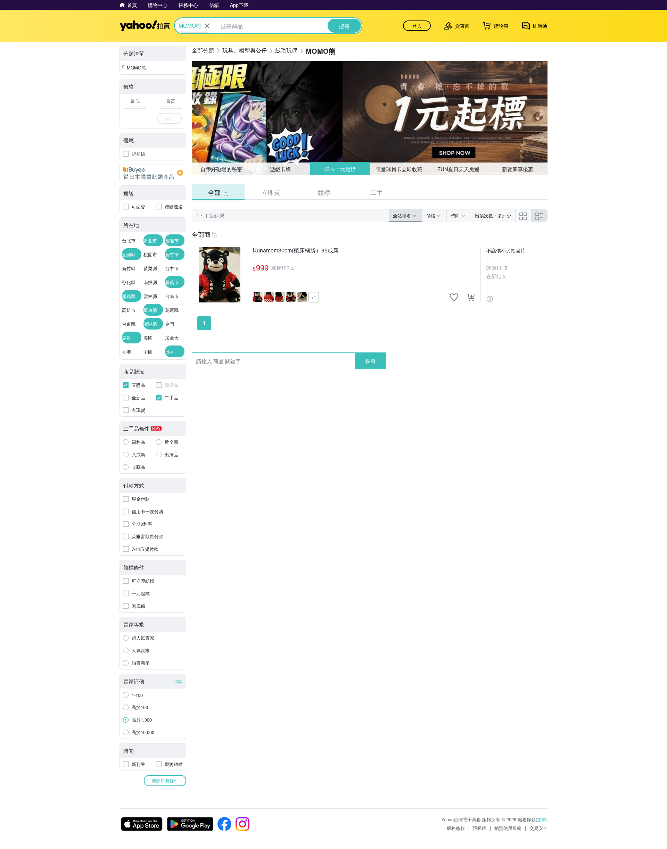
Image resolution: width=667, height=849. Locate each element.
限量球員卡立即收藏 (399, 169)
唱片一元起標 (340, 168)
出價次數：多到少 (493, 215)
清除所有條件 (165, 780)
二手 (376, 192)
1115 (501, 267)
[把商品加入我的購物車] (471, 297)
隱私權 (479, 828)
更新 (541, 819)
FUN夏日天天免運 (458, 169)
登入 (417, 25)
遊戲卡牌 (280, 169)
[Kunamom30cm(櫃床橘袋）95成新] (219, 274)
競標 (324, 192)
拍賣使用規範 (507, 828)
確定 (169, 118)
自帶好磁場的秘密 (221, 169)
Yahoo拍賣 (145, 25)
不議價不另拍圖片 (505, 250)
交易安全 (538, 828)
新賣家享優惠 (517, 169)
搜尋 (370, 360)
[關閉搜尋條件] (207, 26)
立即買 (271, 192)
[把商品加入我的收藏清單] (454, 297)
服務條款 (456, 828)
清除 (178, 681)
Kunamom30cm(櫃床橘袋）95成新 (296, 250)
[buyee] (153, 173)
